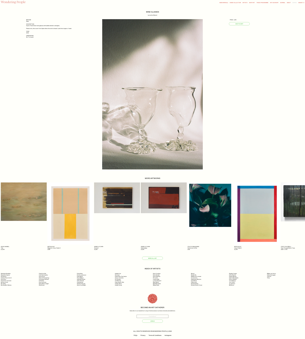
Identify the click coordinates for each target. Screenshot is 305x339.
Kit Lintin (155, 278)
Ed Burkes (41, 280)
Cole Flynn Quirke (43, 275)
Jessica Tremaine (119, 278)
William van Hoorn (271, 273)
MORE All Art (152, 258)
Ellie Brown (42, 285)
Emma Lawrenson (81, 275)
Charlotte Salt (42, 273)
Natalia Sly (193, 275)
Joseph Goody (118, 285)
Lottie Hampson (157, 280)
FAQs (135, 335)
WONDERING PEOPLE (160, 331)
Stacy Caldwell (232, 279)
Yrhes (268, 278)
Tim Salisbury (232, 280)
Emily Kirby (80, 273)
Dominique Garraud (44, 279)
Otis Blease (194, 280)
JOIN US (152, 321)
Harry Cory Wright (81, 285)
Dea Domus (42, 276)
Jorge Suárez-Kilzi (119, 282)
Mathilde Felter (157, 283)
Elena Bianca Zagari (44, 283)
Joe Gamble (118, 279)
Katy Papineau (156, 276)
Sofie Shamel (232, 275)
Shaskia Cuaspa (233, 273)
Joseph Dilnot (118, 283)
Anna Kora (3, 279)
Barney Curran (4, 282)
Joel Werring (118, 280)
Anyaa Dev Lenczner (6, 280)
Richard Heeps (194, 283)
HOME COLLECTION (235, 2)
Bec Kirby (3, 283)
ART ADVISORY (274, 2)
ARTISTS (244, 2)
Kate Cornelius (156, 273)
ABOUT (289, 2)
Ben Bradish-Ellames (6, 285)
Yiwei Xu (269, 276)
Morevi (192, 273)
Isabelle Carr (118, 273)
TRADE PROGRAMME (262, 2)
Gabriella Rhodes (81, 279)
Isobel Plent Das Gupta (121, 276)
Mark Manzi (156, 282)
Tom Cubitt (232, 282)
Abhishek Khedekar (6, 273)
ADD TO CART (239, 23)
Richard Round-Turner (196, 285)
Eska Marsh (80, 276)
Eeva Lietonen (42, 282)
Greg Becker (80, 282)
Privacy (143, 335)
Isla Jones (117, 275)
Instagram (168, 335)
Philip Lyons (194, 282)
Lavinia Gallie (156, 279)
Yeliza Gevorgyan (271, 275)
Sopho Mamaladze (233, 278)
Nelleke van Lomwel (196, 276)
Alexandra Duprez (5, 275)
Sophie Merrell (232, 276)
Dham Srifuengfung (44, 278)
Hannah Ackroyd (81, 283)
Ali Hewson (3, 276)
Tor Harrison (232, 283)
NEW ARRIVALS (223, 2)
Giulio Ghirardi (80, 280)
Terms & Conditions (155, 335)
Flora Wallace (80, 278)
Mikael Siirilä (156, 285)
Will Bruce (231, 285)
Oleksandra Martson (196, 279)
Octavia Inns (194, 278)
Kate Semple (156, 275)
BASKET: (301, 2)
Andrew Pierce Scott (6, 278)
